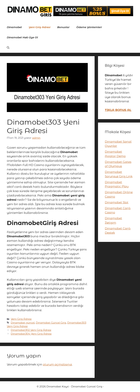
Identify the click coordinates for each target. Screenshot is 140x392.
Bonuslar (63, 27)
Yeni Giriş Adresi (39, 27)
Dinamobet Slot (116, 202)
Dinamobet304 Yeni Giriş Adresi (31, 333)
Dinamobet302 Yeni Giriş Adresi (31, 330)
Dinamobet (14, 27)
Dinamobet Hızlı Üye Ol (22, 37)
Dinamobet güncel (23, 322)
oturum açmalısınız (57, 364)
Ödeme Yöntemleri (89, 27)
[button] (8, 48)
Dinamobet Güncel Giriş (51, 322)
